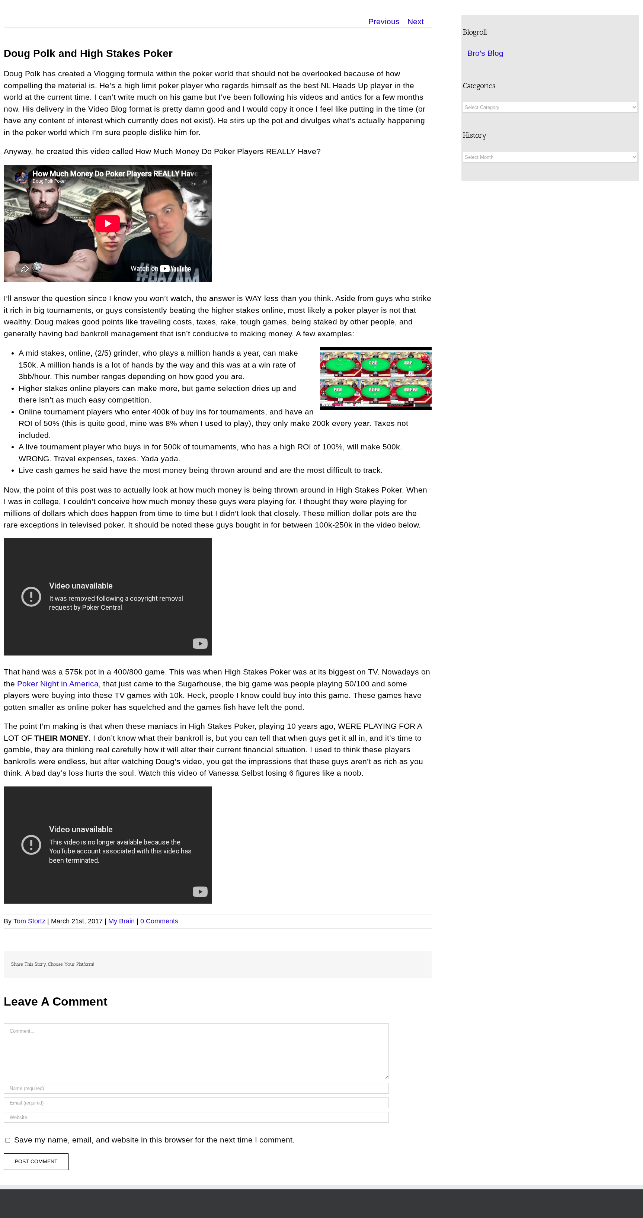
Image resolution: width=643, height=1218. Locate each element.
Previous (384, 21)
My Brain (121, 921)
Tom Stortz (29, 921)
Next (415, 21)
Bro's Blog (485, 53)
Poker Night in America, (59, 683)
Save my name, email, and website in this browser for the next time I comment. (154, 1139)
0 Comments (159, 921)
